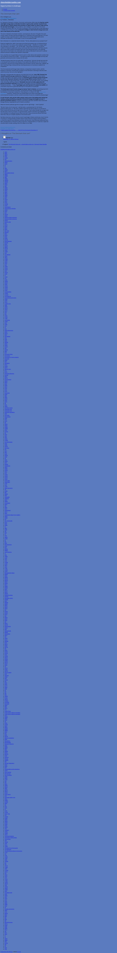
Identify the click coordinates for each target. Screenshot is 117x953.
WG (5, 918)
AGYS (6, 164)
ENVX (6, 381)
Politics (6, 701)
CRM (6, 305)
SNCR (6, 791)
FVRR (6, 445)
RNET (6, 748)
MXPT (6, 623)
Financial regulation (10, 412)
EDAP (6, 360)
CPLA (6, 302)
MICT (6, 585)
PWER (6, 717)
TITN (6, 852)
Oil (5, 666)
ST (5, 809)
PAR (6, 678)
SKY (5, 782)
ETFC (6, 388)
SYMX (6, 822)
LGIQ (6, 558)
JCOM (6, 538)
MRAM (6, 602)
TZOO (6, 886)
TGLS (6, 845)
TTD (6, 878)
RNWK (6, 751)
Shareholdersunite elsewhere (12, 769)
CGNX (6, 266)
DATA (6, 333)
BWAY (6, 247)
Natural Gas (8, 626)
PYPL (6, 720)
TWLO (6, 883)
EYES (6, 400)
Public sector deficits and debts (12, 712)
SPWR (6, 800)
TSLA (6, 875)
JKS (5, 541)
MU (5, 616)
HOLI (6, 472)
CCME (6, 259)
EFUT (6, 364)
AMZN (6, 182)
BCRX (6, 226)
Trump (6, 870)
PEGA (6, 687)
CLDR (6, 277)
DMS (6, 341)
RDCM (6, 736)
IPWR (6, 525)
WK (5, 921)
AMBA (6, 176)
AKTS (6, 171)
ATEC (6, 202)
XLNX (6, 925)
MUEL (6, 617)
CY (5, 327)
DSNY (6, 345)
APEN (6, 187)
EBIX (6, 351)
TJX (5, 854)
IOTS (6, 522)
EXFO (6, 397)
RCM (6, 735)
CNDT (6, 283)
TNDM (6, 861)
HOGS (6, 470)
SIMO (6, 778)
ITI (5, 534)
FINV (6, 414)
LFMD (6, 556)
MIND (6, 588)
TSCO (6, 872)
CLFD (6, 280)
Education (7, 363)
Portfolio (7, 702)
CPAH (6, 299)
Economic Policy (9, 354)
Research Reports (9, 744)
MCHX (6, 579)
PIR (5, 693)
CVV (6, 326)
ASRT (6, 196)
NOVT (6, 644)
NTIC (6, 654)
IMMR (6, 494)
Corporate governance (10, 298)
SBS (6, 762)
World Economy (9, 922)
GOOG (6, 455)
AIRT (6, 168)
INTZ (6, 512)
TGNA (6, 846)
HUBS (6, 474)
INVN (6, 516)
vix (5, 907)
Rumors (7, 757)
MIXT (6, 589)
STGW (6, 812)
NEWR (6, 632)
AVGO (6, 210)
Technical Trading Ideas (11, 837)
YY (5, 937)
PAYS (6, 684)
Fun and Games (8, 442)
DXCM (6, 350)
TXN (6, 885)
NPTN (6, 647)
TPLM (6, 866)
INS (5, 506)
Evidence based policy (9, 127)
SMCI (6, 784)
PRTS (6, 708)
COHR (6, 287)
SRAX (6, 803)
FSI (5, 433)
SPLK (6, 799)
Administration (8, 161)
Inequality (7, 497)
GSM (6, 457)
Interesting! (7, 510)
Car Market (7, 254)
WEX (6, 916)
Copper (6, 295)
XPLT (6, 930)
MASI (6, 576)
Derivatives (7, 336)
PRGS (6, 705)
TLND (6, 857)
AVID (6, 211)
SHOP (6, 770)
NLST (6, 640)
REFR (6, 739)
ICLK (6, 485)
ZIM (6, 941)
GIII (5, 449)
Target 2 (7, 830)
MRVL (6, 605)
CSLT (6, 311)
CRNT (6, 306)
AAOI (6, 152)
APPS (6, 190)
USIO (6, 898)
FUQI (6, 443)
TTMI (6, 880)
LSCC (6, 567)
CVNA (6, 321)
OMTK (6, 671)
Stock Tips (7, 814)
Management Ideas (9, 573)
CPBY (6, 300)
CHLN (6, 272)
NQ (5, 648)
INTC (6, 509)
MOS (6, 601)
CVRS (6, 324)
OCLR (6, 663)
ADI (5, 159)
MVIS (6, 619)
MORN (6, 599)
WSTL (6, 924)
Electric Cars (8, 369)
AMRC (6, 179)
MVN (6, 620)
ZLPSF (6, 943)
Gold (6, 454)
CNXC (6, 284)
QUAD (6, 724)
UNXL (6, 895)
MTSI (6, 614)
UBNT (6, 888)
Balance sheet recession (11, 217)
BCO (6, 223)
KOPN (6, 549)
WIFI (6, 919)
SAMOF (6, 760)
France (6, 431)
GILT (6, 451)
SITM (6, 779)
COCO (6, 286)
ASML (6, 195)
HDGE (6, 461)
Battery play (8, 222)
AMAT (6, 174)
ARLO (6, 193)
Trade (6, 867)
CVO (6, 323)
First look (7, 415)
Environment (8, 379)
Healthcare (7, 466)
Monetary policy (9, 598)
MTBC (6, 611)
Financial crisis (8, 409)
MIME (6, 586)
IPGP (6, 524)
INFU (6, 500)
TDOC (6, 831)
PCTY (6, 686)
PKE (6, 695)
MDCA (6, 580)
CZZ (6, 329)
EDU (6, 361)
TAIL (6, 828)
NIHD (6, 638)
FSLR (6, 434)
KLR (6, 547)
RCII (6, 733)
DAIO (6, 332)
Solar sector (8, 794)
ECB (6, 353)
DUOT (6, 347)
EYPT (6, 402)
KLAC (6, 546)
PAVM (6, 680)
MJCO (6, 590)
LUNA (6, 570)
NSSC (6, 650)
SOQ (6, 796)
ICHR (6, 483)
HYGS (6, 479)
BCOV (6, 225)
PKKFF (6, 696)
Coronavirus (8, 296)
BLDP (6, 235)
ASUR (6, 199)
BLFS (6, 237)
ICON (6, 486)
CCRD (6, 260)
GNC (6, 452)
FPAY (6, 430)
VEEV (6, 903)
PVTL (6, 715)
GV (5, 458)
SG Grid (19, 951)
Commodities (8, 292)
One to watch (8, 672)
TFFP (6, 843)
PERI (6, 689)
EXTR (6, 399)
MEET (6, 582)
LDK (6, 555)
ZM (5, 944)
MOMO (6, 596)
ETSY (6, 391)
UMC (6, 891)
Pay (5, 681)
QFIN (6, 723)
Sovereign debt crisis (10, 797)
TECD (6, 834)
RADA (6, 727)
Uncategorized (8, 892)
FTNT (6, 439)
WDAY (6, 913)
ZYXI (6, 949)
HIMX (6, 469)
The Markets (8, 849)
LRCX (6, 565)
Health (6, 464)
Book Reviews (8, 241)
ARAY (6, 192)
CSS (5, 314)
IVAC (6, 535)
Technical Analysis (9, 836)
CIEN (6, 274)
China (6, 268)
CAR (6, 253)
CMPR (6, 281)
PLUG (6, 698)
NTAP (6, 651)
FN (5, 422)
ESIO (6, 384)
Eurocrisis (7, 393)
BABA (6, 216)
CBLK (6, 257)
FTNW (6, 440)
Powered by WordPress (6, 951)
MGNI (6, 583)
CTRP (6, 318)
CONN (6, 293)
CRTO (6, 308)
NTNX (6, 656)
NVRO (6, 660)
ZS (5, 946)
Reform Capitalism (9, 738)
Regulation (7, 741)
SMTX (6, 790)
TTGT (6, 879)
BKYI (6, 234)
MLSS (6, 592)
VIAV (6, 906)
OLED (6, 669)
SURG (6, 818)
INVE (6, 513)
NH (5, 637)
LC (5, 553)
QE (5, 721)
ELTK (6, 372)
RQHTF (6, 754)
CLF (5, 278)
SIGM (6, 776)
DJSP (6, 339)
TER (6, 840)
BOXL (6, 244)
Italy (6, 532)
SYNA (6, 824)
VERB (6, 904)
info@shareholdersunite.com (8, 149)
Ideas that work (9, 488)
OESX (6, 665)
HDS (6, 463)
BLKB (6, 238)
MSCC (6, 607)
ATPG (6, 205)
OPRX (6, 677)
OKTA (6, 668)
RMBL (6, 747)
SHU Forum (7, 773)
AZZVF (6, 214)
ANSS (6, 184)
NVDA (6, 659)
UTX (6, 900)
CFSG (6, 263)
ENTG (6, 378)
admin (12, 128)
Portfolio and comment (9, 10)
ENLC (6, 376)
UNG (6, 894)
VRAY (6, 910)
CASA (6, 256)
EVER (6, 394)
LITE (6, 561)
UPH (6, 897)
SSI (5, 805)
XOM (6, 927)
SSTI (6, 806)
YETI (6, 933)
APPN (6, 189)
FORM (6, 428)
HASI (6, 460)
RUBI (6, 756)
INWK (6, 518)
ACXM (6, 158)
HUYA (6, 477)
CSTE (6, 315)
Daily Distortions (9, 330)
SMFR (6, 785)
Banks (6, 220)
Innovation (7, 503)
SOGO (6, 793)
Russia (6, 759)
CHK (6, 271)
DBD (6, 335)
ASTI (6, 198)
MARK (6, 574)
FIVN (6, 418)
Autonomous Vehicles (10, 208)
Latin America (8, 552)
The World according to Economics (13, 851)
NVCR (6, 657)
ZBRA (6, 940)
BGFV (6, 229)
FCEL (6, 405)
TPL (6, 864)
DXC (6, 348)
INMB (6, 501)
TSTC (6, 876)
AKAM (6, 170)
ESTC (6, 387)
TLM (6, 855)
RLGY (6, 745)
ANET (6, 183)
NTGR (6, 653)
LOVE (6, 564)
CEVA (6, 262)
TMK (6, 860)
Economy (7, 358)
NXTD (6, 662)
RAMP (6, 729)
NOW (6, 646)
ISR (5, 531)
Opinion (7, 675)
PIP (5, 692)
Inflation (7, 498)
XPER (6, 928)
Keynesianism (8, 544)
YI (5, 936)
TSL (6, 873)
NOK (6, 643)
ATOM (6, 204)
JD (5, 540)
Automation (8, 207)
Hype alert (7, 480)
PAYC (6, 683)
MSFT (6, 608)
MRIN (6, 604)
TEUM (6, 842)
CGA (6, 265)
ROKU (6, 753)
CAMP (6, 251)
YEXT (6, 934)
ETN (6, 390)
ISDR (6, 530)
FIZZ (6, 419)
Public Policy (8, 711)
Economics (7, 356)
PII (5, 690)
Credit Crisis (8, 303)
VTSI (6, 912)
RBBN (6, 730)
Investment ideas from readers (12, 515)
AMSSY (6, 180)
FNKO (6, 424)
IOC (5, 519)
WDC (6, 915)
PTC (6, 709)
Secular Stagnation (9, 763)
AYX (5, 213)
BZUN (6, 248)
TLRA (6, 858)
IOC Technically (8, 521)
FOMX (6, 427)
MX (5, 622)
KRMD (6, 550)
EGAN (6, 366)
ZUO (6, 947)
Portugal (7, 704)
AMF (6, 177)
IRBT (6, 528)
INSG (6, 507)
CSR (6, 312)
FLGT (6, 421)
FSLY (6, 436)
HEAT (6, 467)
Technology (8, 839)
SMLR (6, 787)
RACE (6, 726)
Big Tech (7, 231)
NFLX (6, 635)
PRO (6, 706)
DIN (6, 338)
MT (5, 610)
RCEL (6, 732)
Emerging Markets (9, 373)
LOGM (6, 562)
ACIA (6, 156)
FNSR (6, 425)
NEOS (6, 628)
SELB (6, 764)
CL (5, 275)
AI (5, 165)
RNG (6, 750)
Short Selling (8, 772)
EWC (6, 396)
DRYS (6, 344)
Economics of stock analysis (12, 357)
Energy (6, 375)
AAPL (6, 153)
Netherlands (8, 631)
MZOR (6, 625)
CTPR (6, 317)
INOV (6, 504)
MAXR (6, 577)
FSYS (6, 437)
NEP (6, 629)
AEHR (6, 162)
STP (6, 815)
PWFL (6, 718)
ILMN (6, 491)
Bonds (6, 240)
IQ (5, 527)
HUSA (6, 476)
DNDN (6, 342)
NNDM (6, 641)
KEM (6, 543)
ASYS (6, 201)
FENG (6, 406)
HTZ (6, 473)
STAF (6, 811)
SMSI (6, 788)
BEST (6, 228)
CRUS (6, 309)
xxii (5, 931)
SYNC (6, 825)
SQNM (6, 802)
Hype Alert (7, 482)
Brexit (6, 245)
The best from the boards (11, 848)
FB (5, 403)
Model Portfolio (9, 595)
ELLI (6, 370)
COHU (6, 289)
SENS (6, 766)
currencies (7, 320)
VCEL (6, 901)
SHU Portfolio (8, 775)
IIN (5, 489)
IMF (5, 492)
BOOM (6, 242)
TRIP (6, 869)
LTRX (6, 568)
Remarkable (8, 742)
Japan (6, 537)
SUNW (6, 817)
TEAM (6, 833)
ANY (6, 186)
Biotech (6, 232)
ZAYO (6, 938)
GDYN (6, 446)
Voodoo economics (9, 909)
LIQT (6, 559)
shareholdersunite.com (11, 2)
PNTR (6, 699)
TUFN (6, 882)
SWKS (6, 821)
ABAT (6, 155)
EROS (6, 382)
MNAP (6, 593)
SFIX (6, 767)
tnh (5, 863)
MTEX (6, 613)
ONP (6, 674)
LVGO (6, 571)
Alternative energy (9, 173)
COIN (6, 290)
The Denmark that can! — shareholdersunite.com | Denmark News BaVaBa (27, 144)
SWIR (6, 820)
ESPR (6, 385)
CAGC (6, 250)
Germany (7, 448)
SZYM (6, 827)
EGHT (6, 367)
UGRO (6, 889)
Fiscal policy (7, 416)
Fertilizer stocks (9, 408)
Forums (5, 9)
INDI (6, 495)
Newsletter (7, 634)
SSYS (6, 808)
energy (2, 127)
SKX (5, 781)
